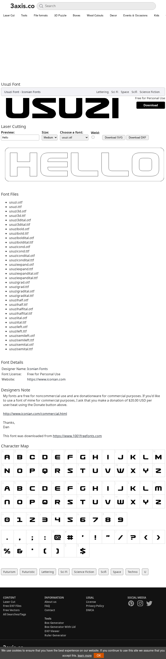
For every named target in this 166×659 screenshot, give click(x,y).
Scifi (134, 92)
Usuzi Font (11, 92)
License (91, 602)
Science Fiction (150, 92)
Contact (50, 610)
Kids (156, 15)
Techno (132, 572)
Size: (45, 132)
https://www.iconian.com (46, 379)
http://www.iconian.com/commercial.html (35, 413)
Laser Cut (9, 15)
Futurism (9, 572)
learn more (85, 655)
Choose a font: (71, 132)
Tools (24, 15)
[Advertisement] (83, 49)
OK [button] (99, 655)
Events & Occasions (135, 15)
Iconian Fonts (31, 92)
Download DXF (137, 137)
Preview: (8, 132)
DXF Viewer (52, 631)
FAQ (47, 606)
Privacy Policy (95, 606)
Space (125, 92)
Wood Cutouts (95, 15)
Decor (113, 15)
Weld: (95, 133)
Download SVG (114, 137)
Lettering (102, 92)
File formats (41, 15)
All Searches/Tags (14, 614)
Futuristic (28, 572)
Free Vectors (11, 610)
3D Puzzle (60, 15)
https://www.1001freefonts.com (77, 436)
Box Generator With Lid (60, 627)
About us (50, 602)
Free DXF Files (12, 606)
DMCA (90, 610)
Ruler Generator (55, 635)
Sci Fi (114, 92)
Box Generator (54, 623)
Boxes (76, 15)
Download (151, 105)
